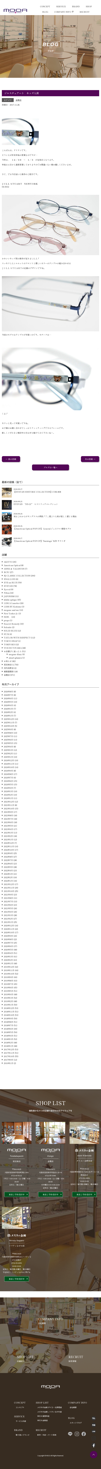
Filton (7, 592)
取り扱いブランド (23, 1435)
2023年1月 (8, 839)
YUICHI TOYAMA (13, 647)
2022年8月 (8, 856)
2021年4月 (8, 911)
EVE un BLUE (11, 582)
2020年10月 (9, 932)
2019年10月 (9, 973)
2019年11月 (9, 970)
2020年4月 (8, 953)
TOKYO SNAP (11, 640)
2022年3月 (8, 873)
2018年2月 (8, 1042)
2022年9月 (8, 853)
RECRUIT (85, 11)
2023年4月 (8, 829)
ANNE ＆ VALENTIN (14, 568)
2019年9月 (8, 977)
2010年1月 (8, 1063)
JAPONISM (9, 596)
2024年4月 (8, 787)
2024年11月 (9, 763)
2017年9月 (8, 1059)
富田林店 (8, 664)
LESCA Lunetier (12, 603)
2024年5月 (8, 784)
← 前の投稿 (11, 459)
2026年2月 (8, 712)
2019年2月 (8, 1001)
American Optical (12, 565)
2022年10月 (9, 849)
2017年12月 (9, 1049)
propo (6, 620)
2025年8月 (8, 732)
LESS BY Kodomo (12, 606)
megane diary (15, 654)
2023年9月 (8, 811)
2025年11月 (9, 722)
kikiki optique (10, 599)
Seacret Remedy (12, 623)
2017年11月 (9, 1052)
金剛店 (18, 100)
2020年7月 (8, 942)
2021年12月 (9, 884)
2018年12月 (9, 1008)
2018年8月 (8, 1021)
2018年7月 (8, 1025)
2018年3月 (8, 1039)
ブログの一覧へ (50, 467)
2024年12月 (9, 760)
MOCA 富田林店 (43, 1416)
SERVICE (61, 6)
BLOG (45, 11)
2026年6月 (8, 698)
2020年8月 (8, 939)
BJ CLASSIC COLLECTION (17, 575)
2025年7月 (8, 736)
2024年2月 (8, 794)
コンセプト (20, 1407)
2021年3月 (8, 915)
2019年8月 (8, 980)
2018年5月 (8, 1032)
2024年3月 (8, 791)
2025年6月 (8, 739)
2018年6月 (8, 1028)
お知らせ (8, 661)
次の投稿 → (90, 459)
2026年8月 (8, 691)
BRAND (76, 6)
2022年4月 (8, 870)
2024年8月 (8, 774)
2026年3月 (8, 708)
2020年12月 (9, 925)
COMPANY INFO (62, 11)
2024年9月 (8, 770)
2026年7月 (8, 694)
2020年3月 (8, 956)
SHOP (89, 6)
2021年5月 (8, 908)
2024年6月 (8, 780)
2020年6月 (8, 946)
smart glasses (15, 657)
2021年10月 (9, 891)
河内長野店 (9, 668)
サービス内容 (21, 1421)
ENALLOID (9, 579)
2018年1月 (8, 1045)
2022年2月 (8, 877)
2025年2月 (8, 753)
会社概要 (73, 1407)
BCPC (6, 572)
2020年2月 (8, 959)
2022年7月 (8, 860)
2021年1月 (8, 922)
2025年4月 (8, 746)
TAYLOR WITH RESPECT (17, 637)
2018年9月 (8, 1018)
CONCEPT (45, 6)
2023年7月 (8, 818)
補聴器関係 (9, 671)
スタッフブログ (76, 1422)
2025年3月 (8, 750)
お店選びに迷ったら (13, 651)
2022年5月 (8, 867)
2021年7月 (8, 901)
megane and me (11, 610)
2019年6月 (8, 987)
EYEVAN (8, 585)
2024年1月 (8, 798)
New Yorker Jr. (11, 613)
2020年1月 (8, 963)
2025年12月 (9, 719)
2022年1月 (8, 880)
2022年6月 (8, 863)
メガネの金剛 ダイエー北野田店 (49, 1407)
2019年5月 (8, 990)
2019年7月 (8, 984)
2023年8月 (8, 815)
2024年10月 (9, 767)
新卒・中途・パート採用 (46, 1435)
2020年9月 (8, 935)
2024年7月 (8, 777)
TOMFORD (9, 644)
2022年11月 (9, 846)
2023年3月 (8, 832)
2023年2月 (8, 836)
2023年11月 (9, 805)
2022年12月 (9, 842)
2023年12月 (9, 801)
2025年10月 (9, 725)
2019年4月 (8, 994)
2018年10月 (9, 1015)
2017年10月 (9, 1056)
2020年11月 (9, 928)
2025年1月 (8, 756)
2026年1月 (8, 715)
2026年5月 (8, 701)
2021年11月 (9, 887)
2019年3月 (8, 997)
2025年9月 (8, 729)
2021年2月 (8, 918)
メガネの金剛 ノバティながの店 (49, 1411)
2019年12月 (9, 966)
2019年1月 (8, 1004)
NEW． (7, 616)
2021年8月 (8, 897)
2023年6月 (8, 822)
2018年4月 (8, 1035)
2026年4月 (8, 705)
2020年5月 (8, 949)
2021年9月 (8, 894)
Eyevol (7, 589)
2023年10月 (9, 808)
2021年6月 (8, 904)
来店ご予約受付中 (17, 1194)
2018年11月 (9, 1011)
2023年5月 (8, 825)
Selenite (8, 627)
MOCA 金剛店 (42, 1420)
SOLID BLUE (10, 630)
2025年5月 (8, 743)
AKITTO (8, 561)
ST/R (6, 634)
